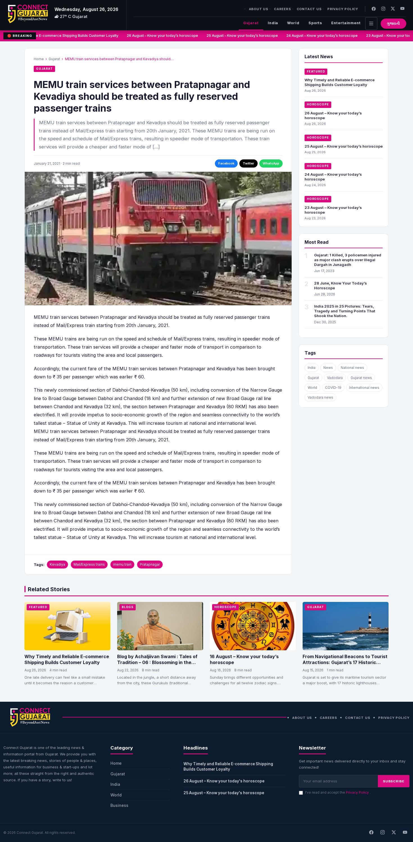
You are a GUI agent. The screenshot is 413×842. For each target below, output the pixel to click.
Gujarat (251, 23)
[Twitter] (393, 8)
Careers (282, 9)
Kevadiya (57, 564)
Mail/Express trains (89, 564)
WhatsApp (271, 163)
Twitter (248, 163)
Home (39, 59)
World (293, 23)
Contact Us (309, 9)
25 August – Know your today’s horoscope (237, 35)
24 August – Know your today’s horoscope (317, 35)
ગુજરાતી (393, 23)
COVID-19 (333, 387)
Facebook (226, 163)
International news (364, 387)
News (328, 367)
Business (119, 805)
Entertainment (346, 23)
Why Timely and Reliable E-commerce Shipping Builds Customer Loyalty (340, 82)
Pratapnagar (150, 564)
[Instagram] (383, 8)
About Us (258, 9)
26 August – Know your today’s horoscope (157, 35)
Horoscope (318, 104)
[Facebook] (374, 8)
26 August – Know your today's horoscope (223, 781)
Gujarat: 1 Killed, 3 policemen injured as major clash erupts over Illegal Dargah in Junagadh (347, 260)
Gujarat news (361, 378)
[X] (393, 833)
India (273, 23)
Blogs (127, 607)
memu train (122, 564)
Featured (316, 71)
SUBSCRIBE (393, 781)
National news (352, 367)
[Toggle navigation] (371, 23)
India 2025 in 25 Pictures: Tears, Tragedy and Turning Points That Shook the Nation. (344, 311)
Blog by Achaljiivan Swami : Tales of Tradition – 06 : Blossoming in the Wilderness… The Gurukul (157, 662)
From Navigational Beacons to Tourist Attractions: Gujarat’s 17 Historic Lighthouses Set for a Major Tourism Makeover (345, 666)
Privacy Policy (342, 9)
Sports (315, 23)
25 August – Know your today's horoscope (223, 793)
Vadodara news (320, 397)
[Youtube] (402, 8)
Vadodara (335, 378)
